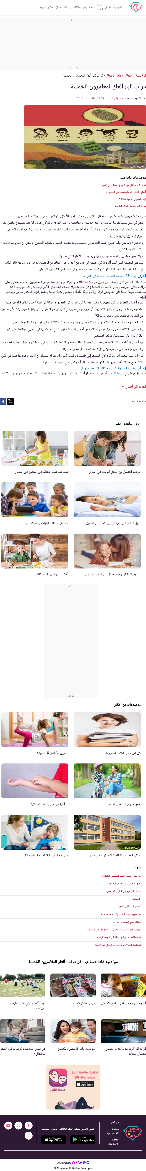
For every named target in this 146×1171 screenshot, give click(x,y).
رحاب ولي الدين (116, 98)
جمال (58, 7)
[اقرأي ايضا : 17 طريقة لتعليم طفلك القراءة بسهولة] (113, 369)
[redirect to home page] (135, 7)
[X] (18, 1126)
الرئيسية (117, 7)
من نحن (114, 1122)
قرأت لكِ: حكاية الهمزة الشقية (130, 206)
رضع (84, 7)
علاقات (76, 7)
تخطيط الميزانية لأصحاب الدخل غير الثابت (118, 945)
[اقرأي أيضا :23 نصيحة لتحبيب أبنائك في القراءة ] (113, 276)
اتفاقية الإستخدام (113, 1141)
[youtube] (8, 1126)
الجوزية (136, 899)
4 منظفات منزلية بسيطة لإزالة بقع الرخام (119, 937)
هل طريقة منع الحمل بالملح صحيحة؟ (121, 914)
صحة (92, 7)
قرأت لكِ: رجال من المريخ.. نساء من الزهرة (123, 185)
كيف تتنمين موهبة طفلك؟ (132, 199)
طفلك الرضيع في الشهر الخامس (124, 891)
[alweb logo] (80, 1163)
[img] (73, 1087)
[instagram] (29, 1136)
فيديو (42, 7)
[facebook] (29, 1126)
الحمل (108, 7)
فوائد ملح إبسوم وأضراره (127, 922)
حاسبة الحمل (99, 7)
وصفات (67, 7)
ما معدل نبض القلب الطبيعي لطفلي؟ (121, 876)
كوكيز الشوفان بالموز (130, 906)
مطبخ (50, 7)
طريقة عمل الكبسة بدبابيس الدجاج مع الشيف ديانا (114, 929)
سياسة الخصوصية (113, 1131)
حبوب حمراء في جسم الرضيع (125, 883)
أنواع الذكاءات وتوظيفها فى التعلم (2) (125, 192)
